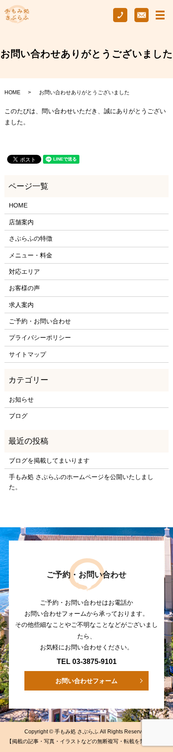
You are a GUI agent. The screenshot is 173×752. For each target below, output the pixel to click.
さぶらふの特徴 (30, 238)
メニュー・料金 (30, 255)
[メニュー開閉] (160, 15)
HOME (12, 92)
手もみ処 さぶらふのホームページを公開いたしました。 (81, 481)
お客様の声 (24, 288)
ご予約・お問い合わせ (40, 321)
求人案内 (21, 304)
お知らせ (21, 399)
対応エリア (24, 271)
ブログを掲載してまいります (49, 460)
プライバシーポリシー (40, 337)
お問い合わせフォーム (86, 680)
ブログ (18, 415)
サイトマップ (27, 354)
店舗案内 (21, 222)
